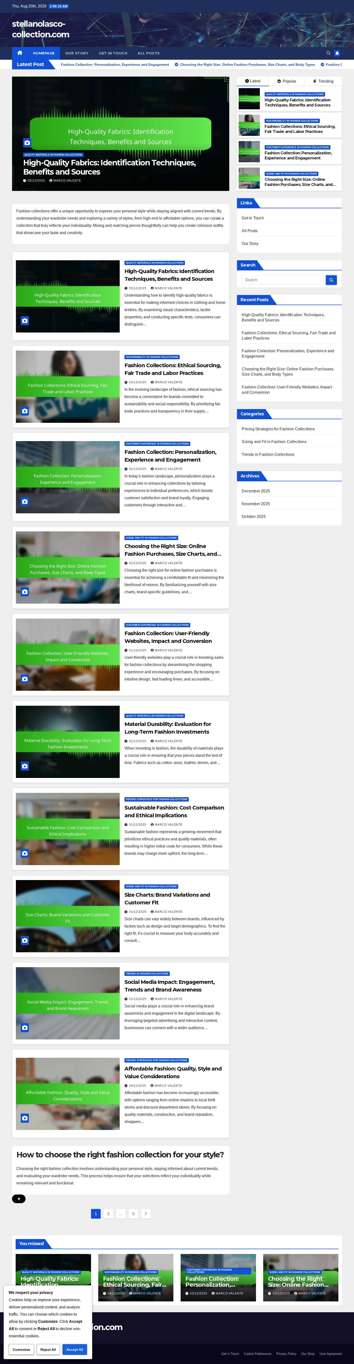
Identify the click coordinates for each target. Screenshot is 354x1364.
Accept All (74, 1349)
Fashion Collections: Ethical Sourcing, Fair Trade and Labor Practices (117, 167)
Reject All (48, 1349)
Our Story (77, 53)
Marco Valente (67, 180)
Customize (21, 1349)
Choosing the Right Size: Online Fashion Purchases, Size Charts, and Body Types (299, 184)
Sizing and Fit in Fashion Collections (291, 173)
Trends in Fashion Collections (147, 973)
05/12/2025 (138, 288)
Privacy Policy (286, 1354)
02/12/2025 (138, 469)
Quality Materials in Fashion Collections (295, 94)
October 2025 (253, 517)
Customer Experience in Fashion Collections (297, 147)
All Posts (149, 53)
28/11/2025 (138, 1085)
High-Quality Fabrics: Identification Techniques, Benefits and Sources (297, 102)
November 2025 (256, 504)
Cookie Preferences (257, 1354)
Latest (255, 81)
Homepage (44, 53)
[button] (328, 53)
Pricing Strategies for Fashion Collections (156, 799)
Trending (325, 81)
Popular (289, 81)
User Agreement (331, 1354)
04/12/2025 (37, 180)
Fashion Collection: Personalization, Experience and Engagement (298, 155)
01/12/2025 (138, 650)
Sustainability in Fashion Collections (51, 154)
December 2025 (256, 491)
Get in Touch (113, 53)
